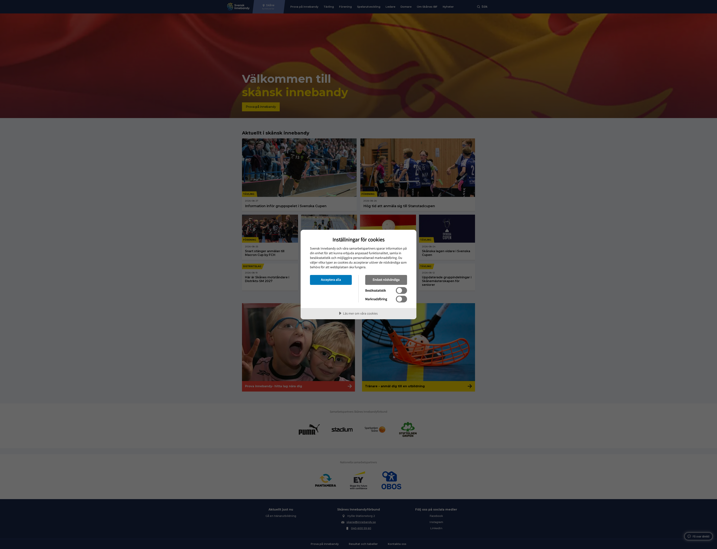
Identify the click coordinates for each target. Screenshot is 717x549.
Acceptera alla (331, 279)
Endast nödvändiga (386, 279)
